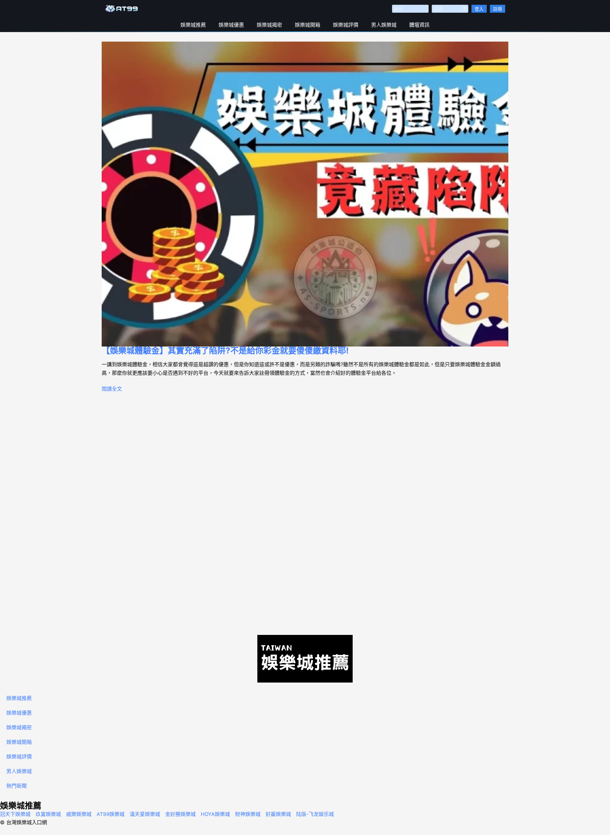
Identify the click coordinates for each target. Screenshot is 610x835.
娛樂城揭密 (269, 25)
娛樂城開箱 (307, 25)
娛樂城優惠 (231, 25)
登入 (479, 8)
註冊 (497, 8)
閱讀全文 (112, 389)
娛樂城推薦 (193, 25)
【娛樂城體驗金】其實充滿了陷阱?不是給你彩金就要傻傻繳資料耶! (225, 350)
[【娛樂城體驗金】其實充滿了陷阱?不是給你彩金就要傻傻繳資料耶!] (305, 194)
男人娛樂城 (383, 25)
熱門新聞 (16, 786)
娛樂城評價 (345, 25)
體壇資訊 (419, 25)
